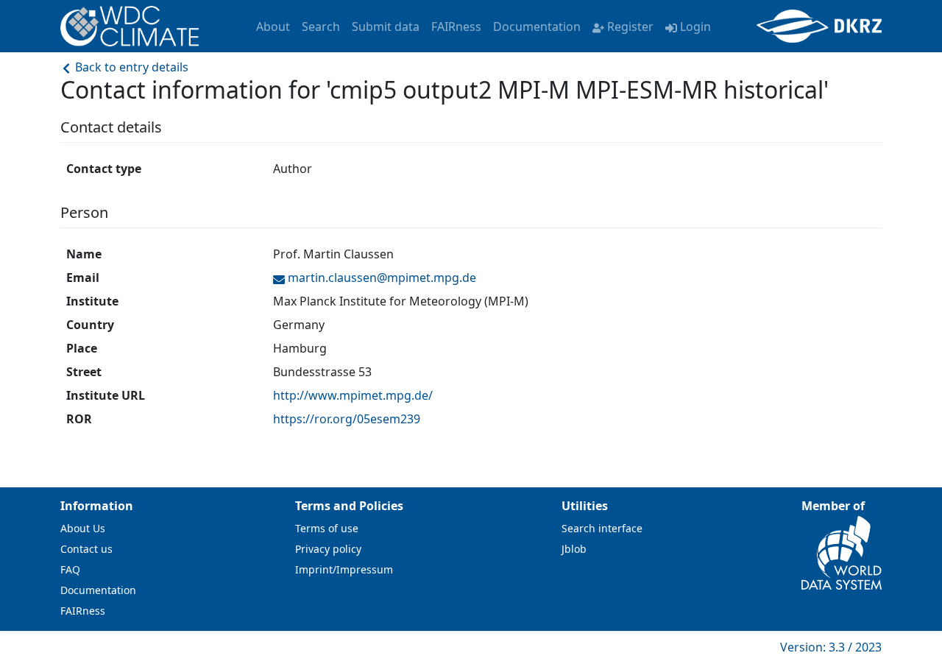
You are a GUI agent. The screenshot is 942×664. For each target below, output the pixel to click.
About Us (82, 528)
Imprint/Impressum (344, 569)
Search (321, 26)
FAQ (70, 569)
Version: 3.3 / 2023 (831, 647)
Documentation (537, 26)
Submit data (385, 26)
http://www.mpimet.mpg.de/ (353, 395)
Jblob (574, 549)
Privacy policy (328, 549)
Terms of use (326, 528)
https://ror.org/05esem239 (346, 419)
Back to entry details (130, 67)
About (273, 26)
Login (695, 26)
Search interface (602, 528)
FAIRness (456, 26)
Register (630, 26)
